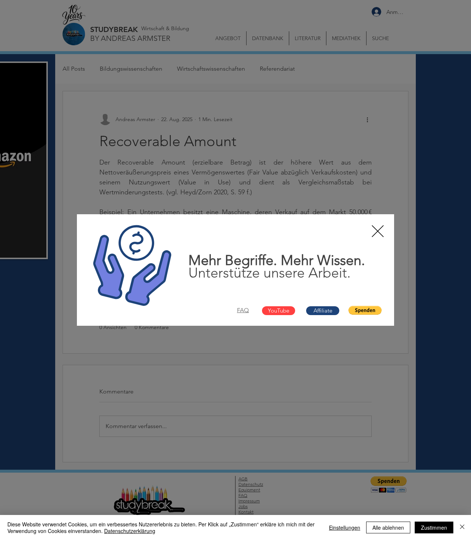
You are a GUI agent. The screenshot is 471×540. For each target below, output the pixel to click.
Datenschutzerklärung (129, 530)
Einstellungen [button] (344, 527)
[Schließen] (462, 527)
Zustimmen (434, 527)
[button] (378, 231)
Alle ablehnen (388, 527)
